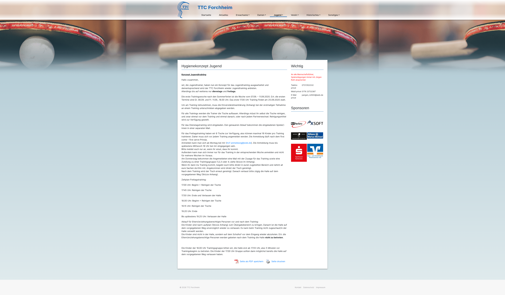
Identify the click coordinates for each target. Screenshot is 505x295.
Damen (260, 15)
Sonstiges (333, 15)
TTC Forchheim (193, 287)
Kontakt (298, 287)
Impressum (320, 287)
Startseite (206, 15)
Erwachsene (242, 15)
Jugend (277, 15)
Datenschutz (308, 287)
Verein (294, 15)
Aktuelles (223, 15)
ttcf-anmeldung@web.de (239, 143)
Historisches (313, 15)
